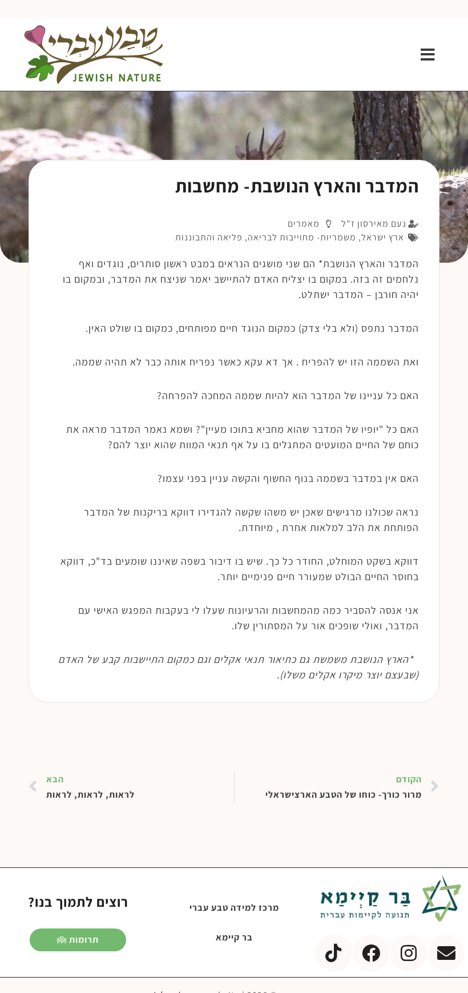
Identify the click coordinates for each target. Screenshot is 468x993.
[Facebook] (371, 953)
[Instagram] (408, 953)
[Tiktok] (334, 953)
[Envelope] (446, 953)
